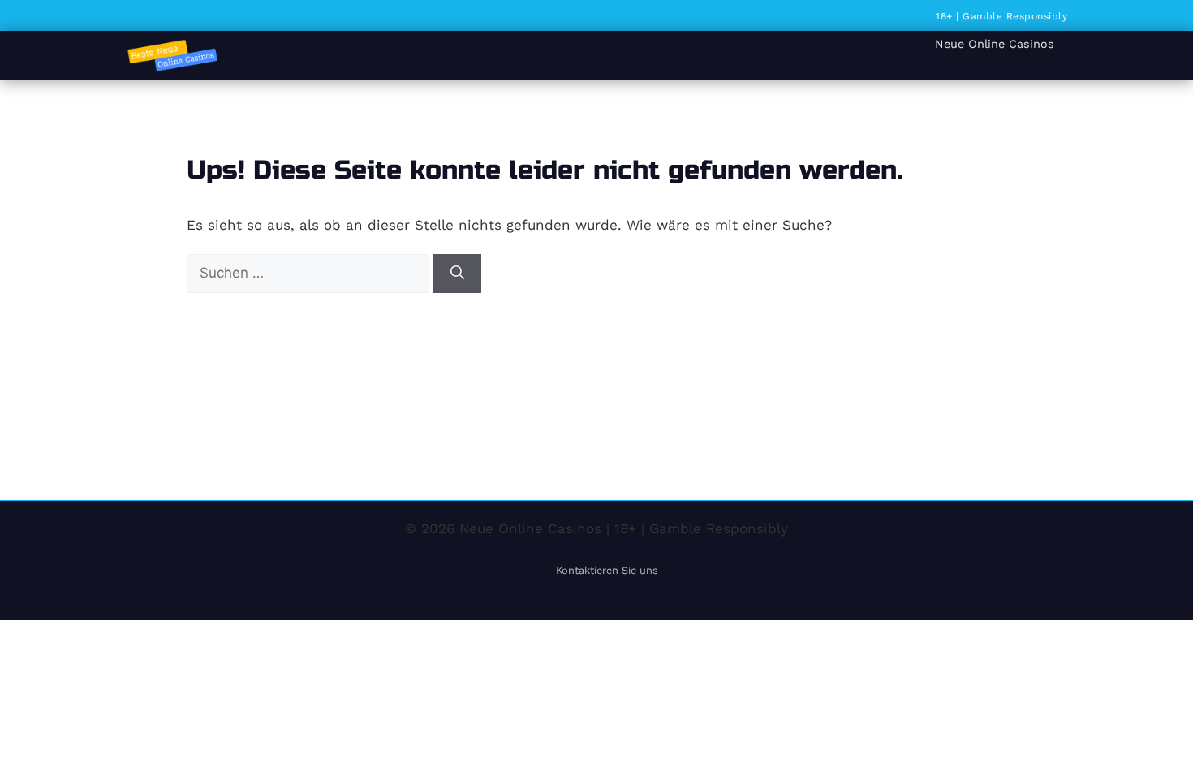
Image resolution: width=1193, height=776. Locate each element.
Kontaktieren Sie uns (607, 570)
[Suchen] (457, 273)
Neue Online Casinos (994, 43)
